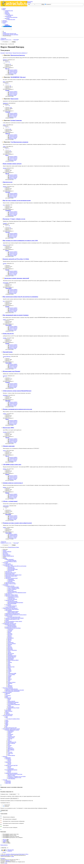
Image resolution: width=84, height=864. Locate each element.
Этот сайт (5, 779)
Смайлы (4, 840)
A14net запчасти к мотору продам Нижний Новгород (17, 390)
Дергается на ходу (7, 182)
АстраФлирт (8, 695)
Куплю (9, 760)
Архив (4, 852)
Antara (6, 722)
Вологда (9, 635)
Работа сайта (8, 783)
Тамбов (9, 676)
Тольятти (10, 678)
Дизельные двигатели (12, 599)
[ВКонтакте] (2, 850)
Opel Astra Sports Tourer (13, 569)
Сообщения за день (9, 10)
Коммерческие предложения (11, 773)
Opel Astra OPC (11, 570)
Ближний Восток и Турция (13, 707)
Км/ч (9, 744)
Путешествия (8, 697)
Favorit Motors (11, 731)
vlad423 (4, 413)
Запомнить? (48, 4)
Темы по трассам (11, 701)
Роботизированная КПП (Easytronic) (15, 602)
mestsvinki (5, 375)
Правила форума (4, 844)
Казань (9, 641)
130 (10, 85)
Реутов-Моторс (11, 749)
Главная (4, 8)
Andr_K (4, 450)
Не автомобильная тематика (11, 769)
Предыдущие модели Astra (11, 727)
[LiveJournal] (6, 850)
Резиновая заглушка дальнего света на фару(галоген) (17, 523)
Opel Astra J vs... (8, 571)
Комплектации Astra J (10, 573)
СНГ (9, 700)
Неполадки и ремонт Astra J (11, 575)
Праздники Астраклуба (8, 687)
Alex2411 (5, 432)
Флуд (6, 694)
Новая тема (3, 38)
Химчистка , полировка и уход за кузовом (17, 776)
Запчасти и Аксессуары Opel (11, 765)
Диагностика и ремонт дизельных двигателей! (16, 278)
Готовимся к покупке (9, 585)
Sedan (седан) (10, 590)
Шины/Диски (8, 762)
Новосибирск (11, 659)
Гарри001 (5, 223)
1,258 (10, 107)
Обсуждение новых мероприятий (12, 691)
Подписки (5, 552)
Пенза (9, 664)
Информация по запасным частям (12, 613)
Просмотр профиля (13, 69)
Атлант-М (10, 738)
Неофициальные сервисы (13, 611)
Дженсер (10, 740)
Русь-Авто (10, 752)
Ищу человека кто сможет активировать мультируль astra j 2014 (20, 240)
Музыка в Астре (8, 615)
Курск (9, 651)
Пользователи (10, 15)
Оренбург (10, 662)
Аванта (9, 733)
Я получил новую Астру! (10, 572)
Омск (9, 661)
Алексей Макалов (6, 356)
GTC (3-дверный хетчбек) (13, 587)
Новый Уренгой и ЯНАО (13, 660)
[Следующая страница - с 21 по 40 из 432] (12, 39)
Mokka (6, 724)
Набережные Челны (12, 655)
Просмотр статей (12, 73)
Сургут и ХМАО (11, 674)
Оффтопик (7, 693)
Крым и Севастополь (12, 650)
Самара (9, 668)
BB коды (5, 839)
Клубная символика (12, 560)
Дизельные (10, 581)
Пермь (9, 665)
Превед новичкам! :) (9, 559)
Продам (9, 759)
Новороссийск (11, 657)
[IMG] (4, 841)
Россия (9, 698)
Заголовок (2, 52)
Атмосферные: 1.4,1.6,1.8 (13, 596)
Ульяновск (10, 683)
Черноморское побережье (13, 702)
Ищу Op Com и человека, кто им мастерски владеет (17, 200)
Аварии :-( (7, 713)
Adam (6, 725)
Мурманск (10, 654)
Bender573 (5, 59)
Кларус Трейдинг (11, 743)
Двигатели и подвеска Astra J (11, 578)
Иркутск (9, 640)
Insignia (6, 721)
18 (9, 61)
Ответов (10, 52)
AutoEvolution (6, 505)
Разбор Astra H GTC (8, 333)
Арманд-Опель (11, 737)
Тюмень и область (11, 682)
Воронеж (10, 636)
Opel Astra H (5, 584)
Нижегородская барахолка (18, 55)
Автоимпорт (10, 734)
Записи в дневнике (13, 72)
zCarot (6, 862)
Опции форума (8, 16)
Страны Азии (11, 706)
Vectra (6, 719)
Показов (14, 52)
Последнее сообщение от (21, 52)
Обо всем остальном (7, 692)
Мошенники (8, 757)
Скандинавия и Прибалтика (14, 704)
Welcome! (5, 558)
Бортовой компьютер (12, 605)
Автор (7, 52)
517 (10, 64)
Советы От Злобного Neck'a (14, 718)
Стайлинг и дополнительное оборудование (14, 618)
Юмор (6, 696)
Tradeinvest (10, 732)
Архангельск (10, 629)
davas (4, 81)
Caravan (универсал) (12, 589)
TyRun (4, 124)
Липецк (9, 652)
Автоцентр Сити (11, 736)
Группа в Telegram (7, 26)
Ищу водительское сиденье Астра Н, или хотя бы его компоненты (20, 296)
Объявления (8, 780)
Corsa (6, 716)
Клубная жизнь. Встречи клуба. (9, 33)
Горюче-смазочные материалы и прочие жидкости (15, 614)
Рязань (9, 667)
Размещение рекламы (4, 855)
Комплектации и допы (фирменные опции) (17, 592)
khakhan (4, 468)
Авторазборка (11, 768)
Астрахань (10, 630)
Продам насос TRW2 (8, 427)
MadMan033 (5, 103)
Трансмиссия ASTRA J (10, 582)
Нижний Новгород (12, 656)
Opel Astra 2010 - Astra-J (8, 564)
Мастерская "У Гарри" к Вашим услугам (14, 219)
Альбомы (6, 24)
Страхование (8, 709)
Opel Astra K (5, 562)
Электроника (8, 577)
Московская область (12, 625)
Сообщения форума (13, 71)
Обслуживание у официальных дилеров (11, 728)
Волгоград (10, 634)
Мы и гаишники (8, 711)
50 (9, 510)
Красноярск (10, 649)
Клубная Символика (16, 120)
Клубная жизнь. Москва (10, 624)
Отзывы (7, 620)
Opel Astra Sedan (11, 568)
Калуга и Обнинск (12, 643)
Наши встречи (14, 98)
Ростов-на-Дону (11, 666)
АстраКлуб (9, 850)
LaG (4, 204)
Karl (6, 726)
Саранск (9, 670)
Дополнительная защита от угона (12, 619)
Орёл (9, 663)
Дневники (4, 20)
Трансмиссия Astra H (9, 600)
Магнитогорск (11, 653)
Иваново (10, 639)
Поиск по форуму (6, 554)
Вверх (17, 547)
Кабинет (5, 550)
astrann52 (5, 186)
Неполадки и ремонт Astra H (11, 594)
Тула (9, 681)
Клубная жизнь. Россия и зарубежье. (10, 34)
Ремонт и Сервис (11, 775)
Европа (9, 705)
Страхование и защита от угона (14, 777)
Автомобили (8, 758)
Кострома (10, 646)
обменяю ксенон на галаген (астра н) (13, 483)
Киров (9, 645)
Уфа (9, 684)
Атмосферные (11, 579)
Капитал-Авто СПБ (12, 742)
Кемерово (10, 644)
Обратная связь (10, 849)
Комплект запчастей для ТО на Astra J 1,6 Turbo (16, 259)
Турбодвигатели (11, 580)
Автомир (10, 735)
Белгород (10, 631)
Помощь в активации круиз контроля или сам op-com (17, 409)
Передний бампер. (8, 352)
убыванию (6, 806)
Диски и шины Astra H (10, 606)
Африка (9, 708)
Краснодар (10, 647)
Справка (6, 11)
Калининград (11, 642)
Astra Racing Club (9, 714)
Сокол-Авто (10, 753)
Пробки (7, 712)
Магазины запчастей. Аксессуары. (15, 774)
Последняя (16, 39)
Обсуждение (8, 563)
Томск (9, 680)
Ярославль (10, 686)
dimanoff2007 (5, 282)
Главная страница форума (8, 556)
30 (9, 225)
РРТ (9, 750)
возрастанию (7, 804)
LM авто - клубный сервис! (10, 501)
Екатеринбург (11, 637)
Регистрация (30, 1)
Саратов (9, 671)
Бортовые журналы (9, 622)
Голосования (8, 781)
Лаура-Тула (10, 747)
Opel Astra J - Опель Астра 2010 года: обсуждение (15, 565)
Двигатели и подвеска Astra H (11, 595)
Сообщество (7, 13)
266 (10, 129)
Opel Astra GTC (11, 567)
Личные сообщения (7, 551)
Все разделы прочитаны (12, 17)
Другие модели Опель (7, 715)
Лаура (9, 746)
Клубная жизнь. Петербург (11, 626)
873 (10, 227)
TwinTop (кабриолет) (12, 591)
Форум (3, 9)
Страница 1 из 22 (4, 39)
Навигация (7, 18)
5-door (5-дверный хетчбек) (13, 588)
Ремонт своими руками (13, 612)
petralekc (4, 337)
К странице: (5, 41)
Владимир (10, 633)
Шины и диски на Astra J (10, 583)
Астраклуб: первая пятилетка (11, 688)
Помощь (29, 2)
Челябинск (10, 685)
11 (10, 39)
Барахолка (5, 756)
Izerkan (4, 245)
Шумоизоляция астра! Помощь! (11, 371)
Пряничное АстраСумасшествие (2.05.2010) (14, 690)
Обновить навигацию (9, 446)
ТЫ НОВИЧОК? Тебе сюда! (18, 77)
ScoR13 (4, 319)
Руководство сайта (11, 19)
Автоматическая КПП (12, 601)
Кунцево (9, 745)
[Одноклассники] (3, 850)
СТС (9, 754)
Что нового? (5, 21)
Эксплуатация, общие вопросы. (12, 609)
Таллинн (10, 675)
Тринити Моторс (11, 755)
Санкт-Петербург (11, 778)
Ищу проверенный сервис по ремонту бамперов (15, 315)
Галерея (4, 22)
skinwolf (4, 168)
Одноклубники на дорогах (11, 561)
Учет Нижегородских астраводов (19, 142)
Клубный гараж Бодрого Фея (14, 616)
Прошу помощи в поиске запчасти (12, 163)
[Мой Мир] (4, 850)
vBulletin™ (7, 860)
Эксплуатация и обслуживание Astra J (13, 574)
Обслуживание (8, 610)
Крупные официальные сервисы (12, 729)
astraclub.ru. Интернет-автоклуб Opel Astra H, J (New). (17, 854)
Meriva (6, 723)
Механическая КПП (12, 603)
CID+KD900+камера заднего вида (12, 464)
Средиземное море (12, 703)
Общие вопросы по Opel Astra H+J (10, 608)
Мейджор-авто (11, 748)
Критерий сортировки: (5, 798)
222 (10, 150)
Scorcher (4, 263)
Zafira (6, 717)
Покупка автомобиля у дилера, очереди (13, 621)
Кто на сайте (5, 553)
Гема (9, 739)
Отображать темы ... (4, 794)
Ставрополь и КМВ (12, 673)
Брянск (9, 632)
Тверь (9, 677)
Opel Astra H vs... (8, 593)
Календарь (7, 12)
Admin (12, 856)
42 (9, 105)
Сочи (9, 672)
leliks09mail (5, 395)
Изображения (7, 25)
